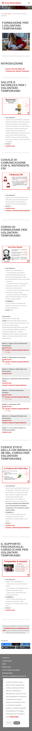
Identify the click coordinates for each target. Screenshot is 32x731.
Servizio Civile (6, 667)
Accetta (16, 723)
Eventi (4, 664)
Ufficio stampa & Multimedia (11, 670)
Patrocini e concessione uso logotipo (14, 676)
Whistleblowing (7, 673)
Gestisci (9, 723)
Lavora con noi (7, 661)
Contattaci (5, 658)
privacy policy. (14, 717)
